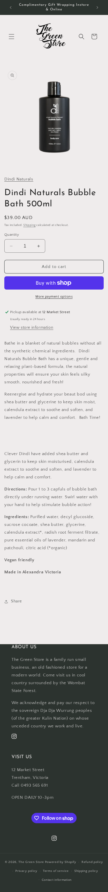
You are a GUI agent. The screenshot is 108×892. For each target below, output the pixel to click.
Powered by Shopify (60, 862)
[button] (11, 36)
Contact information (57, 880)
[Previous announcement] (10, 7)
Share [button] (16, 601)
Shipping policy (86, 871)
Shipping (29, 225)
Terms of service (56, 871)
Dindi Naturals (18, 179)
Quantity (11, 235)
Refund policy (92, 862)
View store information (31, 327)
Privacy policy (26, 871)
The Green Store (31, 862)
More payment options (54, 296)
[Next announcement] (97, 7)
